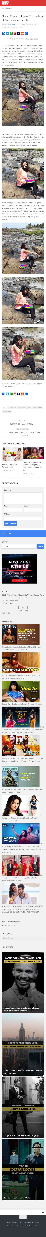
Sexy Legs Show (37, 407)
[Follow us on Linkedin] (40, 533)
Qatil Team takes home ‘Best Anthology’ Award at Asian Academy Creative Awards (22, 878)
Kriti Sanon (10, 603)
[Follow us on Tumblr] (37, 533)
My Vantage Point (8, 925)
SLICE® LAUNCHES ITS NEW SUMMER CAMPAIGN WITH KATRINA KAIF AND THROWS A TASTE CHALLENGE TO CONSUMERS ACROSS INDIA (22, 909)
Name (7, 506)
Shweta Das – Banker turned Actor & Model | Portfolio (22, 704)
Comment (8, 490)
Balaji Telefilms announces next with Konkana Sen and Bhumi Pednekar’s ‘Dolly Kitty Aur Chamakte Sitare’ (23, 729)
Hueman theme (34, 1226)
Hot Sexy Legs (11, 407)
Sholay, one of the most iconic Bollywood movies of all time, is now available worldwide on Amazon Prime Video (22, 761)
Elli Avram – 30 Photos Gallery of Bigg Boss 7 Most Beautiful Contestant (22, 818)
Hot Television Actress (24, 407)
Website (7, 514)
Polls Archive (7, 613)
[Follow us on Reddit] (43, 533)
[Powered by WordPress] (15, 1226)
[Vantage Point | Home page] (7, 3)
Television (7, 8)
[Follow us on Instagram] (24, 533)
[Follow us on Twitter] (27, 533)
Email (26, 506)
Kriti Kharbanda (12, 601)
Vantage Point (10, 24)
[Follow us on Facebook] (33, 533)
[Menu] (43, 3)
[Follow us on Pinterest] (30, 533)
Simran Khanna (7, 411)
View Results (23, 610)
